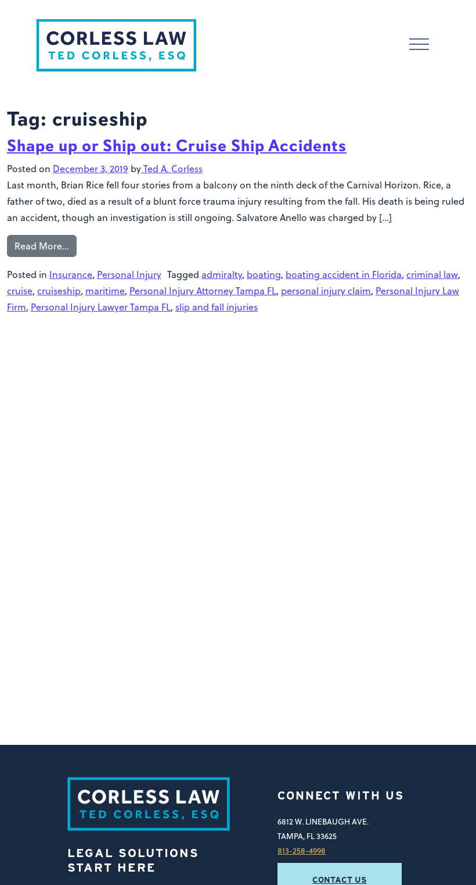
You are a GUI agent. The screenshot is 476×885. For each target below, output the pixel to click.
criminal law (432, 274)
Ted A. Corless (172, 168)
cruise (20, 290)
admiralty (221, 274)
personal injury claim (326, 290)
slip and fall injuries (216, 307)
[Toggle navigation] (419, 45)
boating (264, 274)
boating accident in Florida (344, 274)
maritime (105, 290)
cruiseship (59, 290)
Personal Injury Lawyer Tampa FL (101, 307)
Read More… (42, 246)
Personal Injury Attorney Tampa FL (202, 290)
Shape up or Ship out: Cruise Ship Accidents (177, 145)
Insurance (70, 274)
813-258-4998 (301, 850)
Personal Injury (129, 274)
